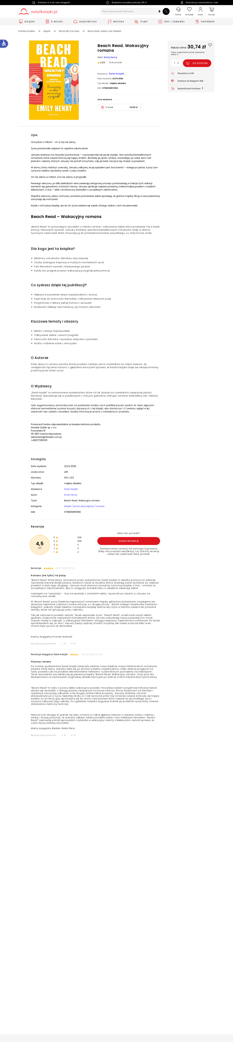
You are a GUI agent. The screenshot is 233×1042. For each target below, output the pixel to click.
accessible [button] (3, 43)
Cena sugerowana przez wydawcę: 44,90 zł (188, 53)
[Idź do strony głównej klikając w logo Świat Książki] (37, 11)
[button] (159, 12)
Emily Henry (110, 57)
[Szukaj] (166, 11)
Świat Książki (116, 73)
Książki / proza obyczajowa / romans (84, 506)
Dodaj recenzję (129, 541)
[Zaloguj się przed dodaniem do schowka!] (210, 44)
